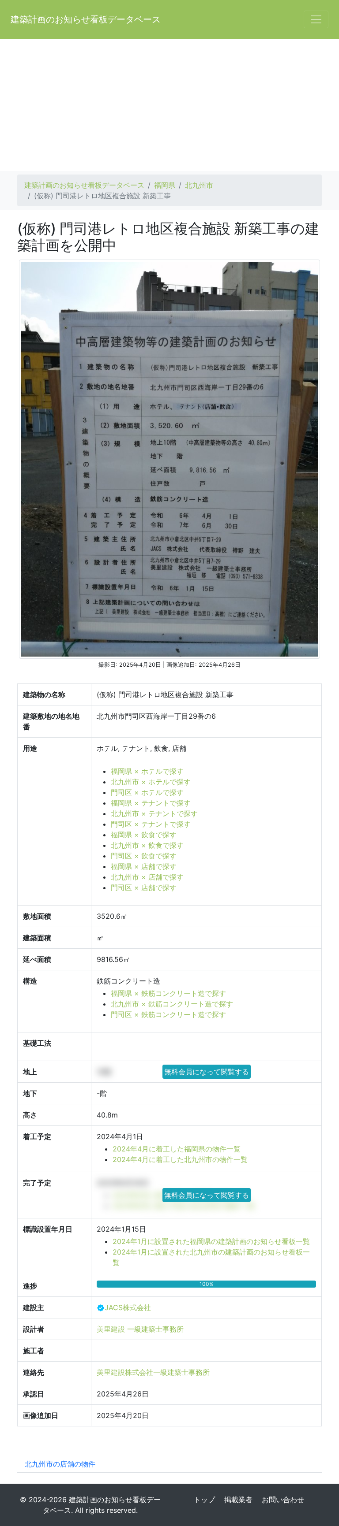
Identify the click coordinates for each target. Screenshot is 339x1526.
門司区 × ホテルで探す (147, 792)
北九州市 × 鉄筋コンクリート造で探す (172, 1003)
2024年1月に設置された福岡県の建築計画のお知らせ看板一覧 (211, 1241)
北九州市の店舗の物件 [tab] (60, 1463)
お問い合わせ (283, 1499)
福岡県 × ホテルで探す (147, 771)
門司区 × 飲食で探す (144, 855)
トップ (204, 1499)
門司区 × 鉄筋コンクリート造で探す (168, 1014)
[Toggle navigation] (316, 19)
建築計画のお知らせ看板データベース (86, 19)
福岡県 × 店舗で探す (144, 866)
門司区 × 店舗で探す (144, 887)
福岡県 (164, 185)
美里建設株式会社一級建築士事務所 (153, 1372)
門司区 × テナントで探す (151, 824)
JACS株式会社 (128, 1307)
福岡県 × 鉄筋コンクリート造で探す (168, 993)
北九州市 (199, 185)
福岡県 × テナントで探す (151, 802)
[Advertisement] (169, 105)
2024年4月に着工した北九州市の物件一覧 (180, 1159)
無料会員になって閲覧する (206, 1071)
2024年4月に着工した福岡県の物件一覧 (177, 1148)
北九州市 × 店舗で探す (147, 877)
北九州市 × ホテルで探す (151, 781)
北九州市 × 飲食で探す (147, 845)
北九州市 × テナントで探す (154, 813)
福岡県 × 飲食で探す (144, 834)
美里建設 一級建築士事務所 (140, 1329)
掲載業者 (238, 1499)
